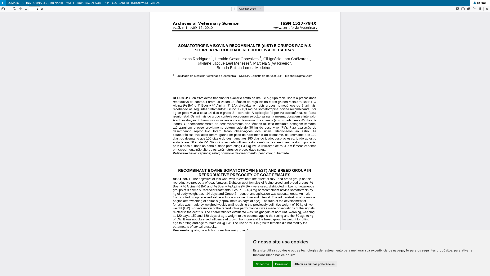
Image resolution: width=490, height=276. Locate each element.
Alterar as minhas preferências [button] (314, 264)
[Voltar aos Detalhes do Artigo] (3, 3)
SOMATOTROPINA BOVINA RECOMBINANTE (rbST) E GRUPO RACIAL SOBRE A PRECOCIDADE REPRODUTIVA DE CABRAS (84, 3)
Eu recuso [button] (281, 264)
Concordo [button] (262, 264)
